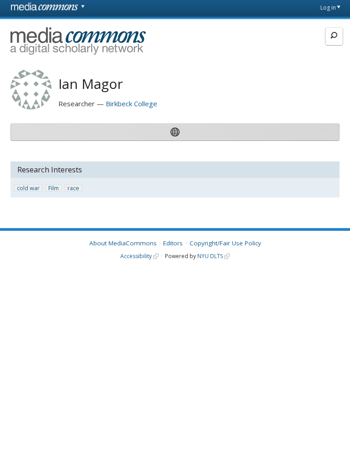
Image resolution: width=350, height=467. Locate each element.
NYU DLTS (210, 256)
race (73, 188)
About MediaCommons (123, 243)
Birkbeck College (131, 103)
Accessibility (136, 256)
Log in (328, 7)
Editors (173, 243)
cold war (28, 188)
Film (53, 188)
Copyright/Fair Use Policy (225, 243)
